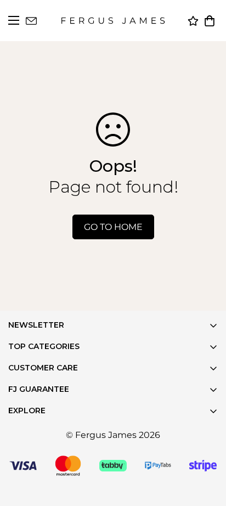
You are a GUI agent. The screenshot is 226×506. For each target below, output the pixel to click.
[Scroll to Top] (204, 484)
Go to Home (113, 227)
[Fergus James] (113, 21)
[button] (209, 20)
